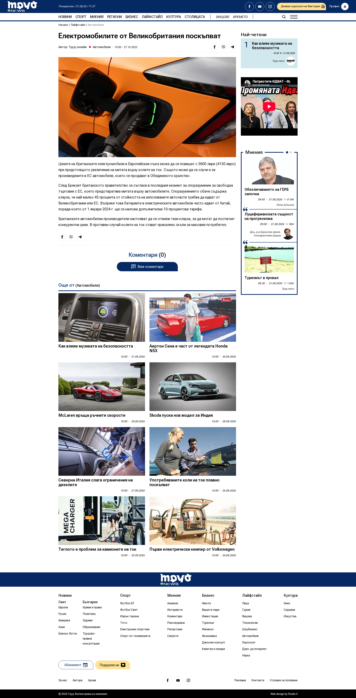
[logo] (22, 6)
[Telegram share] (232, 47)
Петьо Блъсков (285, 204)
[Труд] (175, 579)
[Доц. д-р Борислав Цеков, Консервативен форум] (288, 234)
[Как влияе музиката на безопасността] (101, 317)
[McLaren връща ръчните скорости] (101, 386)
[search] (284, 17)
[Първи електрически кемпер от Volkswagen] (192, 520)
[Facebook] (249, 6)
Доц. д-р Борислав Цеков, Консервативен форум (265, 233)
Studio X (293, 693)
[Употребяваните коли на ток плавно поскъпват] (192, 451)
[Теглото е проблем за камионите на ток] (101, 520)
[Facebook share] (214, 47)
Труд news (278, 60)
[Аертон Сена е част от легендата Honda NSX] (192, 317)
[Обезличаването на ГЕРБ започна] (269, 170)
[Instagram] (270, 6)
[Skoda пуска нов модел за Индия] (192, 386)
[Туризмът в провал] (269, 259)
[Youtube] (259, 6)
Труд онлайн (78, 47)
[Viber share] (223, 47)
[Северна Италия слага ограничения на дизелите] (101, 451)
